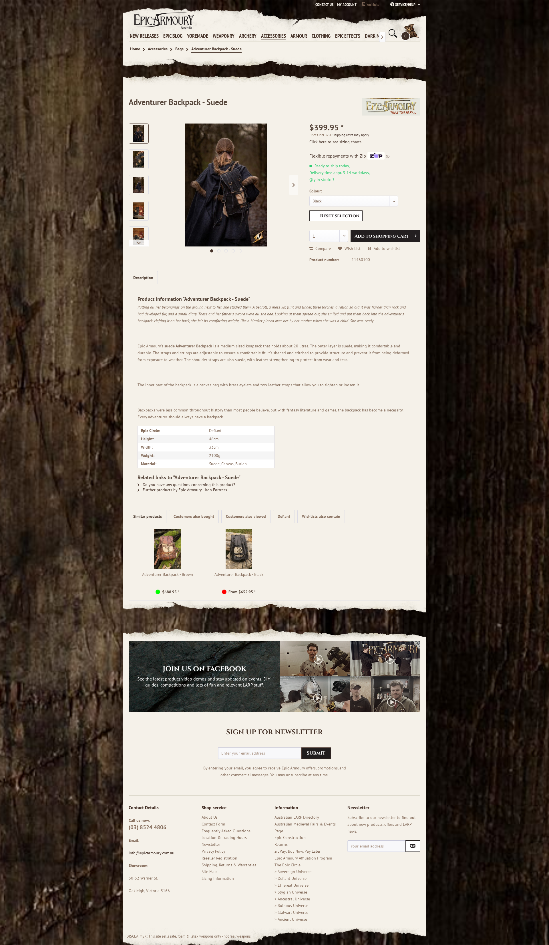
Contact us (324, 4)
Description (143, 277)
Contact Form (213, 824)
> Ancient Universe (290, 919)
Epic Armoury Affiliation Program (303, 858)
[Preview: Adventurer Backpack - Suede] (139, 134)
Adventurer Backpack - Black (238, 574)
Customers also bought (194, 516)
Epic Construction (290, 837)
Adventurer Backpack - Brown (167, 574)
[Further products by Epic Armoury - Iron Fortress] (391, 108)
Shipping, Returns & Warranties (229, 865)
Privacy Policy (213, 851)
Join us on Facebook (204, 669)
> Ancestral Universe (292, 899)
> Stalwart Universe (291, 912)
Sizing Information (218, 878)
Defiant (284, 516)
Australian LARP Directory (296, 817)
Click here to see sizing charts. (335, 141)
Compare (322, 248)
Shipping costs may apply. (351, 135)
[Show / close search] (392, 33)
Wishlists (372, 4)
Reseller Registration (219, 858)
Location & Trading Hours (224, 837)
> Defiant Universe (290, 878)
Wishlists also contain (321, 516)
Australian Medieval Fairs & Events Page (305, 827)
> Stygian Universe (290, 892)
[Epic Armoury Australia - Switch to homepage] (163, 20)
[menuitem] (345, 4)
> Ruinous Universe (291, 905)
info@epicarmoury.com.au (151, 853)
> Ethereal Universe (291, 885)
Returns (281, 844)
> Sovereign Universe (292, 871)
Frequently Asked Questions (226, 830)
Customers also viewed (246, 516)
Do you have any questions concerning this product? (188, 484)
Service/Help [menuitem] (405, 4)
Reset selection (339, 216)
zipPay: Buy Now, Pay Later (297, 851)
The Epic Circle (287, 865)
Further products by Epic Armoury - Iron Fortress (184, 489)
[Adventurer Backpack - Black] (239, 549)
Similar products (147, 516)
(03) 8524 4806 (147, 827)
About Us (210, 817)
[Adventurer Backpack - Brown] (167, 549)
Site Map (209, 871)
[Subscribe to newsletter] (412, 846)
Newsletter (211, 844)
